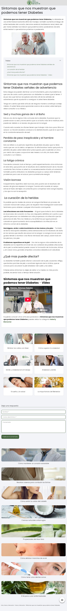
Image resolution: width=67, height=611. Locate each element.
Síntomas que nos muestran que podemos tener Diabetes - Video (29, 75)
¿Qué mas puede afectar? (16, 72)
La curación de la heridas (15, 69)
